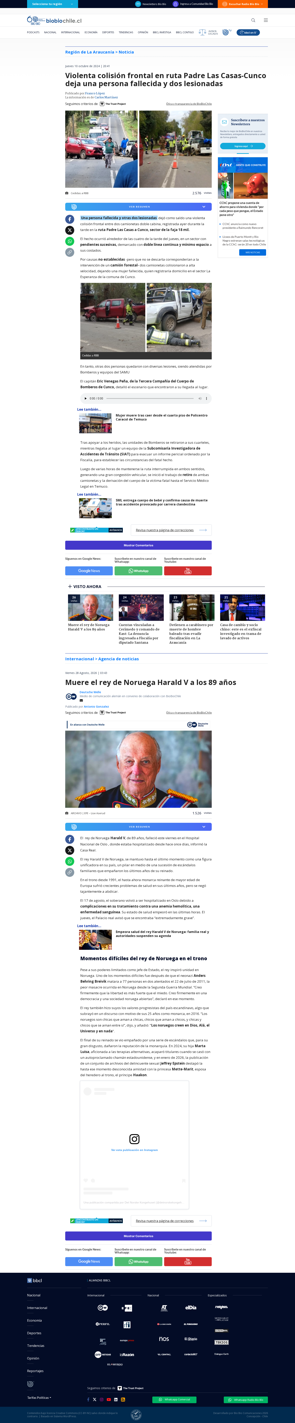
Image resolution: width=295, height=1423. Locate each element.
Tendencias (126, 32)
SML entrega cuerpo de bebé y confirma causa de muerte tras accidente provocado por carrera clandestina (162, 502)
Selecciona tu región (47, 4)
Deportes (108, 32)
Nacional (50, 32)
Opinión (143, 32)
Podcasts (33, 32)
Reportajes (35, 1371)
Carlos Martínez (106, 97)
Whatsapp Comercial (177, 1399)
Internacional (70, 32)
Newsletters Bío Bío (154, 4)
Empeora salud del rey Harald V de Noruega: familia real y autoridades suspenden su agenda (162, 934)
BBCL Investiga (162, 32)
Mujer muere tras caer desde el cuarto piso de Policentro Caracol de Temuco (162, 417)
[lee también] (96, 423)
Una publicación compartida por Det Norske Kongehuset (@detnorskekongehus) (134, 1202)
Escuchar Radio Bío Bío (244, 4)
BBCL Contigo (185, 32)
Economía (91, 32)
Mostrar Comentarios (138, 545)
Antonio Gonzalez (96, 706)
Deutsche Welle (90, 692)
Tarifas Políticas (38, 1397)
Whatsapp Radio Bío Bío (248, 1400)
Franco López (95, 93)
